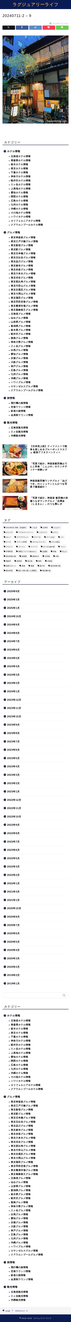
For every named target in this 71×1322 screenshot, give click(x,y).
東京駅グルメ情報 (21, 249)
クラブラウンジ (22, 537)
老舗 (23, 566)
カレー (8, 537)
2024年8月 (13, 633)
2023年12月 (14, 699)
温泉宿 (19, 561)
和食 (54, 551)
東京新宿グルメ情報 (22, 245)
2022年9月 (13, 824)
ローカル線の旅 (49, 547)
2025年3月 (13, 599)
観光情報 (12, 422)
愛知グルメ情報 (19, 354)
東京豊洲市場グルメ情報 (24, 306)
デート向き (50, 537)
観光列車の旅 (55, 566)
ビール (8, 542)
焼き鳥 (29, 561)
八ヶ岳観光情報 (19, 431)
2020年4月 (13, 950)
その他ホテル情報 (21, 212)
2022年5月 (13, 858)
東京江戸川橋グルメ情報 (24, 241)
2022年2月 (13, 875)
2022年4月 (13, 866)
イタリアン (43, 532)
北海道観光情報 (19, 427)
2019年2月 (13, 975)
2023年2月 (13, 783)
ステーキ (37, 537)
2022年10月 (14, 816)
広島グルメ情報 (19, 370)
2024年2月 (13, 683)
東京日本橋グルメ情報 (23, 253)
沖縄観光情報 (18, 435)
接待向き (35, 556)
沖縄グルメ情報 (19, 378)
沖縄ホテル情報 (19, 208)
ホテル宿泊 (55, 542)
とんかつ (56, 527)
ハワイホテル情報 (21, 216)
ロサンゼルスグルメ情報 (24, 386)
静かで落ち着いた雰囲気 (27, 571)
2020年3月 (13, 958)
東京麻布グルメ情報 (22, 265)
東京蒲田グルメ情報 (22, 298)
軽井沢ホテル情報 (21, 180)
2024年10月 (14, 616)
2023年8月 (13, 733)
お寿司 (45, 527)
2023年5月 (13, 758)
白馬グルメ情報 (19, 350)
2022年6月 (13, 849)
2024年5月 (13, 658)
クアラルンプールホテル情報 (27, 224)
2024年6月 (13, 649)
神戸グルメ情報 (19, 366)
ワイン (62, 547)
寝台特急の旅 (11, 556)
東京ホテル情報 (19, 168)
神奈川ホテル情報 (21, 176)
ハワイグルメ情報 (21, 382)
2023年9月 (13, 724)
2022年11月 (14, 808)
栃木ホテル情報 (19, 164)
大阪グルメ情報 (19, 362)
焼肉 (39, 561)
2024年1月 (13, 691)
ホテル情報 (13, 151)
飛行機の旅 (46, 571)
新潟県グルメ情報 (21, 326)
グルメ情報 (13, 232)
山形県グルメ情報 (21, 322)
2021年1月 (13, 900)
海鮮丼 (8, 561)
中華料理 (9, 551)
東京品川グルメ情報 (22, 261)
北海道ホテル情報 (21, 156)
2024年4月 (13, 666)
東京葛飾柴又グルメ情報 (24, 310)
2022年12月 (14, 799)
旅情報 (11, 398)
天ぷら (64, 551)
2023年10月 (14, 716)
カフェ (55, 532)
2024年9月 (13, 624)
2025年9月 (13, 591)
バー (62, 537)
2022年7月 (13, 841)
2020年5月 (13, 941)
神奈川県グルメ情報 (22, 342)
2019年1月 (13, 983)
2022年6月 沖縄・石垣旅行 (16, 527)
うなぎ (34, 527)
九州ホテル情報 (19, 204)
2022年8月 (13, 833)
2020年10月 (14, 908)
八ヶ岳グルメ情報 (21, 346)
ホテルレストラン (39, 542)
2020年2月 (13, 966)
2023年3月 (13, 774)
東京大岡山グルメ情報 (23, 293)
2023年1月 (13, 791)
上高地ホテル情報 (21, 188)
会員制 (44, 551)
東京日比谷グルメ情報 (23, 257)
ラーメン (21, 547)
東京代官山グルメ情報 (23, 286)
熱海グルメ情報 (19, 338)
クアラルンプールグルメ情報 (27, 390)
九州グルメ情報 (19, 374)
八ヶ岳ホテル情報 (21, 184)
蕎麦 (32, 566)
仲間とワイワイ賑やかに (27, 551)
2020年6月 (13, 933)
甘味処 (49, 561)
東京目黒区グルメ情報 (23, 289)
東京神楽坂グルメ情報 (23, 237)
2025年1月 (13, 607)
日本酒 (47, 556)
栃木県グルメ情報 (21, 330)
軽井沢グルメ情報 (21, 334)
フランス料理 (22, 542)
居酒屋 (24, 556)
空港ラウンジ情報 (21, 407)
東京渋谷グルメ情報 (22, 277)
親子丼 (42, 566)
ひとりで (9, 532)
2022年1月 (13, 883)
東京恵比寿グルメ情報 (23, 281)
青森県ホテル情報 (21, 160)
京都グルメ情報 (19, 358)
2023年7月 (13, 741)
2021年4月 (13, 891)
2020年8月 (13, 916)
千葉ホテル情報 (19, 172)
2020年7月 (13, 925)
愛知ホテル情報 (19, 192)
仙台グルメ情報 (19, 318)
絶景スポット (11, 566)
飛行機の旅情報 (19, 403)
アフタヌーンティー (25, 532)
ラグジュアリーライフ (36, 4)
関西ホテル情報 (19, 196)
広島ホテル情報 (19, 200)
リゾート (34, 547)
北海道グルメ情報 (21, 314)
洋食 (57, 556)
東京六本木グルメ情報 (23, 273)
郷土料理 (9, 571)
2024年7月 (13, 641)
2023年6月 (13, 749)
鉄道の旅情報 (18, 411)
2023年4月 (13, 766)
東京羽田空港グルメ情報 (24, 302)
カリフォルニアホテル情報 (26, 221)
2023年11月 (14, 708)
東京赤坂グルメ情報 (22, 269)
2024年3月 (13, 674)
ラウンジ (9, 547)
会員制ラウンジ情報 (22, 415)
